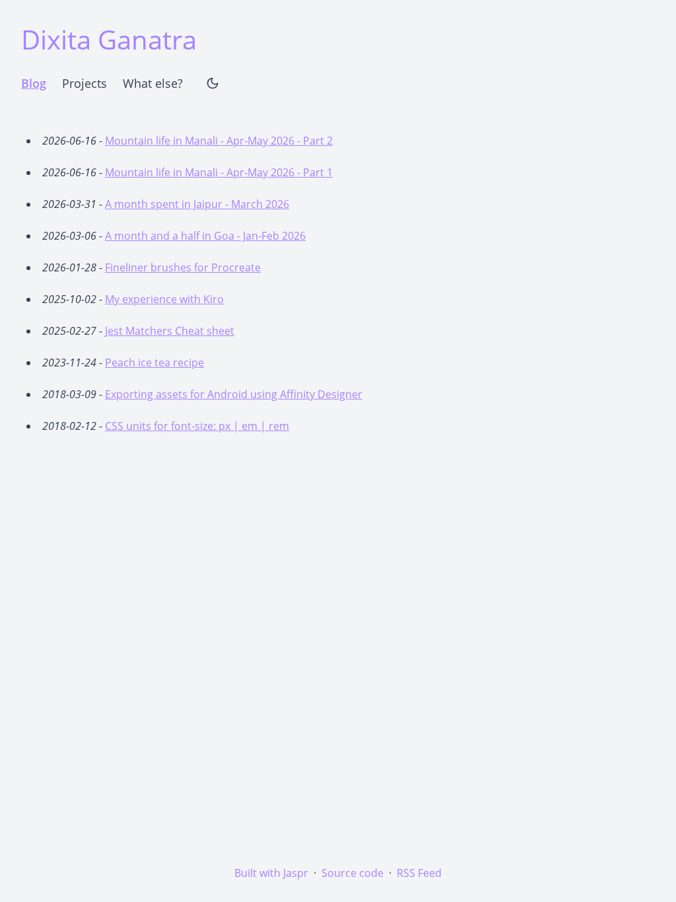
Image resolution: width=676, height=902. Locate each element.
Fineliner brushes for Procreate (183, 267)
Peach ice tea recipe (154, 362)
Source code (352, 873)
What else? (153, 83)
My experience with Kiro (164, 299)
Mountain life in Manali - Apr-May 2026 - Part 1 (219, 172)
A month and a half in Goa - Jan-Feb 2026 (205, 235)
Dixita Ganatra (109, 39)
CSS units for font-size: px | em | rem (197, 426)
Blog (33, 83)
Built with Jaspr (271, 873)
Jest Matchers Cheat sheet (169, 331)
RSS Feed (419, 873)
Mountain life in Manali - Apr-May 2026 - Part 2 (219, 140)
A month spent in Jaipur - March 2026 (197, 204)
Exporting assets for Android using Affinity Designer (233, 394)
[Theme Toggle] (212, 83)
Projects (84, 83)
